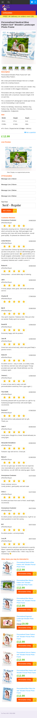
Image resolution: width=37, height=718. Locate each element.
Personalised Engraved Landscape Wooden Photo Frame (25, 619)
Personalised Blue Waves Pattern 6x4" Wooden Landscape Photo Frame (25, 582)
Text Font (4, 202)
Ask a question (31, 132)
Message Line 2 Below (8, 196)
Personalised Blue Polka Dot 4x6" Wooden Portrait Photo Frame (26, 691)
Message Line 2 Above (8, 184)
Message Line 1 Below (8, 190)
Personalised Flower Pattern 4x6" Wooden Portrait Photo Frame (26, 637)
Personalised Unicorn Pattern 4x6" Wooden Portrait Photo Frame (26, 655)
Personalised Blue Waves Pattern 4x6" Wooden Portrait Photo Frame (26, 601)
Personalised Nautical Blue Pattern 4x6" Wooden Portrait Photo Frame (26, 564)
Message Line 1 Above (8, 179)
